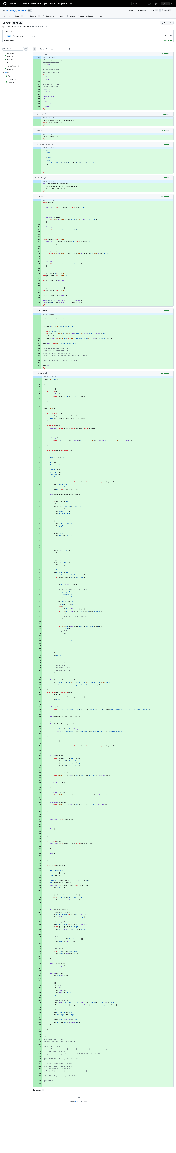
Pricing (71, 4)
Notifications (142, 10)
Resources (35, 4)
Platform (12, 4)
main (8, 36)
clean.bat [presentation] (10, 59)
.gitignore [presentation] (10, 53)
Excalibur (22, 10)
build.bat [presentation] (10, 56)
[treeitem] (15, 53)
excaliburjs (11, 10)
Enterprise (61, 4)
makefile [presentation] (10, 69)
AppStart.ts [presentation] (12, 79)
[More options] (171, 54)
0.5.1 (33, 36)
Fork (154, 10)
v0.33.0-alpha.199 (22, 36)
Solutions (23, 4)
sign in (77, 1101)
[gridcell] (103, 57)
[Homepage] (5, 3)
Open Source (48, 4)
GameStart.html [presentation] (13, 66)
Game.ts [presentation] (11, 82)
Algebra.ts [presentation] (11, 76)
